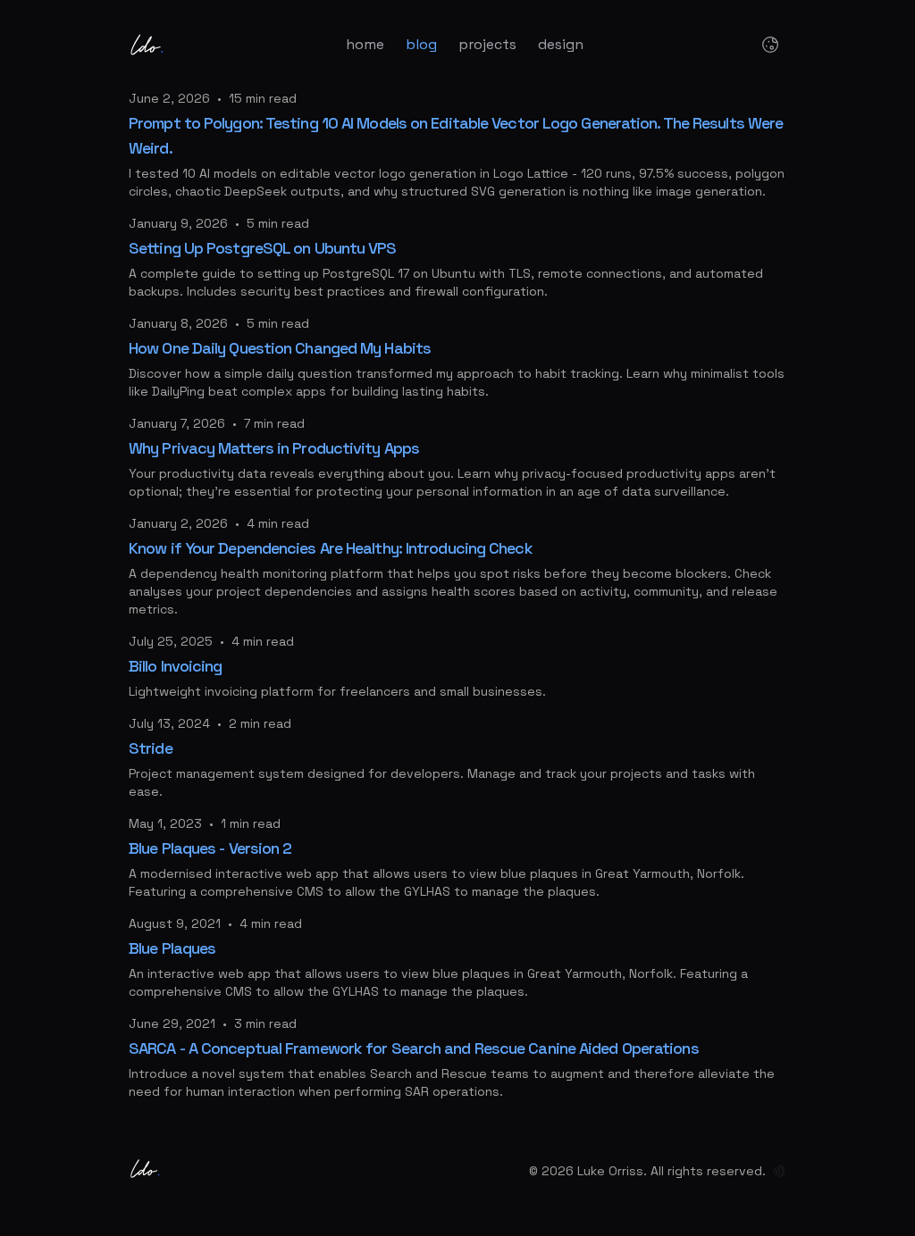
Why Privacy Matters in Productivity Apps (274, 448)
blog (421, 44)
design (560, 44)
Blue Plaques (172, 948)
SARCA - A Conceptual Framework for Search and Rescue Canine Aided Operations (414, 1048)
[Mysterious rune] (778, 1170)
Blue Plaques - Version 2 (210, 848)
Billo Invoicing (175, 666)
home (365, 44)
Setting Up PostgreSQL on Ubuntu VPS (263, 248)
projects (487, 44)
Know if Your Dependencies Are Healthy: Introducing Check (331, 548)
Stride (150, 748)
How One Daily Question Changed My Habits (280, 348)
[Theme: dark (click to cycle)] (770, 45)
